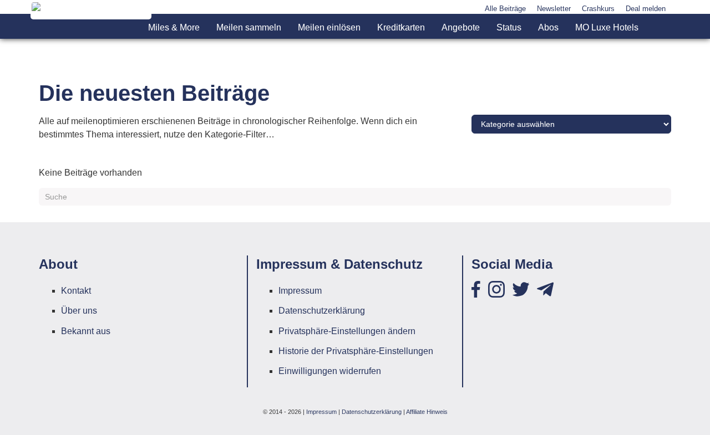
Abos (548, 27)
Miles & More (174, 27)
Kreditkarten (401, 27)
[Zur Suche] (659, 28)
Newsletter (554, 8)
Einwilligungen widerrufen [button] (329, 371)
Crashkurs (598, 8)
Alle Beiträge (505, 8)
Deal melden (646, 8)
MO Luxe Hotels (606, 27)
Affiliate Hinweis (427, 411)
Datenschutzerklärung (321, 310)
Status (508, 27)
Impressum (300, 290)
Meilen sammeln (248, 27)
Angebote (461, 27)
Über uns (79, 310)
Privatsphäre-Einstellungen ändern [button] (346, 331)
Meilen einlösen (329, 27)
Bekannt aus (85, 331)
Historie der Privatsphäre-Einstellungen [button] (355, 351)
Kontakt (76, 290)
